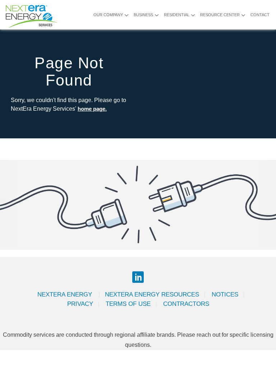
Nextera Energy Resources (152, 294)
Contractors (186, 303)
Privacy (80, 303)
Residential (176, 15)
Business (143, 15)
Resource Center (220, 15)
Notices (225, 294)
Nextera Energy (65, 294)
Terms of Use (128, 303)
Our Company (108, 15)
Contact (260, 15)
